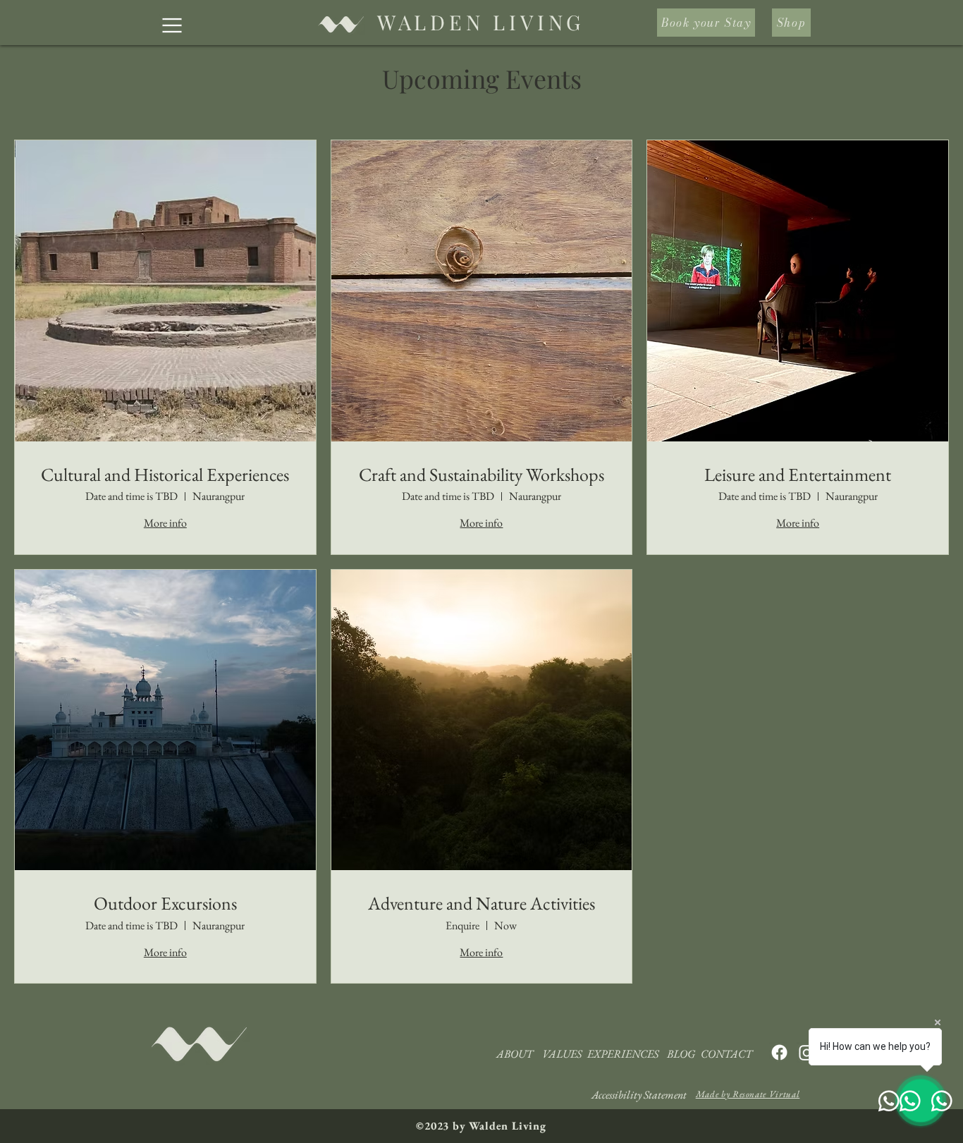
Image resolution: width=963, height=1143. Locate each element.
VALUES (562, 1053)
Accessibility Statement (639, 1094)
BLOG (681, 1053)
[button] (172, 25)
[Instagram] (807, 1052)
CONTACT (726, 1053)
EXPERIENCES (622, 1053)
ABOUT (514, 1053)
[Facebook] (779, 1052)
